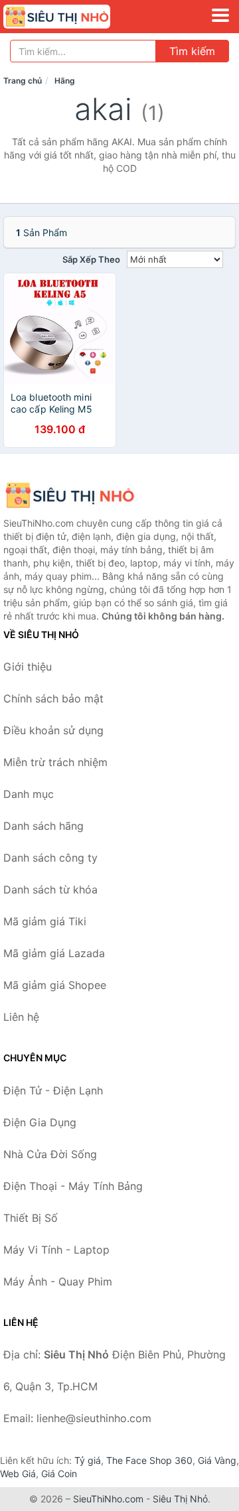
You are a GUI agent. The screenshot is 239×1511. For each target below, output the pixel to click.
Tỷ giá (87, 1460)
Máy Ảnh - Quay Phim (57, 1281)
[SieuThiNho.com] (77, 16)
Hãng (64, 81)
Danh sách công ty (50, 857)
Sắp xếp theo (91, 259)
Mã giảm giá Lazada (54, 953)
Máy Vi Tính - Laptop (56, 1249)
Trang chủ (22, 81)
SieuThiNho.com (108, 1498)
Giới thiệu (27, 666)
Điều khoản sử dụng (53, 730)
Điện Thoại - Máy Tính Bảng (73, 1186)
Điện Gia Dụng (39, 1122)
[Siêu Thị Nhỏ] (69, 495)
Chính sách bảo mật (53, 698)
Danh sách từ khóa (50, 889)
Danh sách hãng (43, 825)
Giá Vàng (217, 1460)
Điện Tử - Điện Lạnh (53, 1090)
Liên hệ (21, 1016)
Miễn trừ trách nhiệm (55, 762)
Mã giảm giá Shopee (54, 985)
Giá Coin (59, 1473)
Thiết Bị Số (30, 1217)
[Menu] (220, 15)
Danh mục (28, 794)
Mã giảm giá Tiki (44, 921)
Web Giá (18, 1473)
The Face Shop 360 (149, 1460)
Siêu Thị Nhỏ (180, 1498)
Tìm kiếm (192, 51)
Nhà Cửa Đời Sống (50, 1154)
